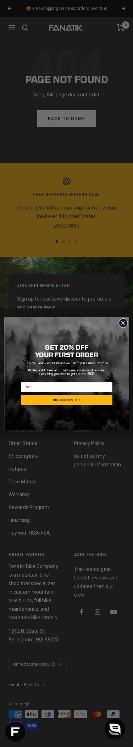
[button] (115, 729)
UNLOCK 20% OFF (67, 400)
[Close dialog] (123, 323)
